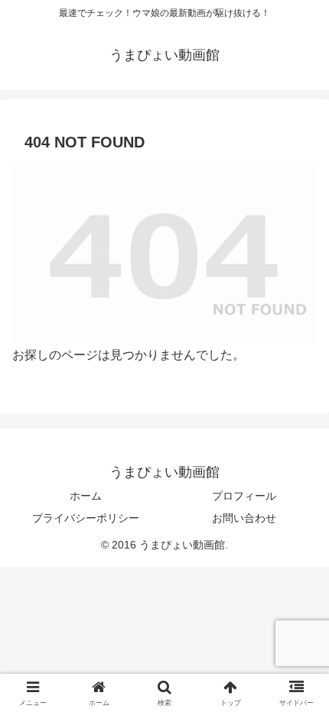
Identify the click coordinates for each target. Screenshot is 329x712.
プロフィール (244, 496)
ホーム (86, 496)
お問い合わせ (244, 518)
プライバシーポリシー (85, 518)
